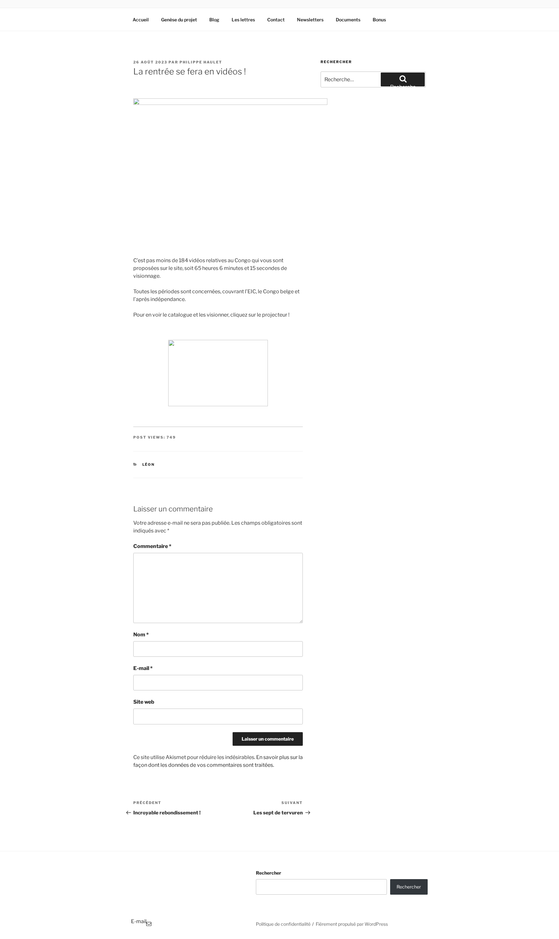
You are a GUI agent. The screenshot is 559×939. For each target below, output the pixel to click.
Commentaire (152, 546)
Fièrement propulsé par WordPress (352, 924)
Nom (141, 635)
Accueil (141, 19)
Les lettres (243, 19)
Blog (214, 19)
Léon (148, 464)
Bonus (379, 19)
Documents (348, 19)
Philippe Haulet (201, 62)
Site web (143, 702)
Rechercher (268, 873)
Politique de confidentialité (283, 924)
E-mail (143, 668)
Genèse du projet (179, 19)
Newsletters (310, 19)
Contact (276, 19)
